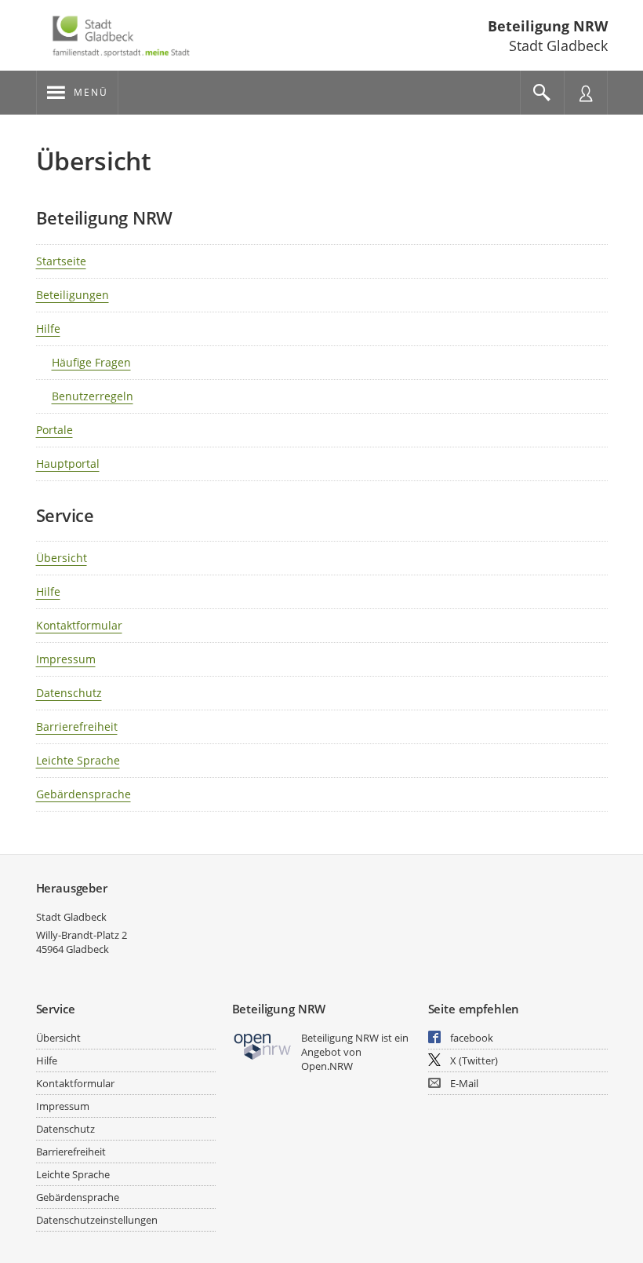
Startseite (61, 261)
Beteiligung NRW (548, 25)
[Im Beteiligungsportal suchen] (542, 93)
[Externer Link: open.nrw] (263, 1045)
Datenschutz (69, 692)
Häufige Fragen (91, 362)
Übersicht (61, 557)
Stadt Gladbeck (71, 917)
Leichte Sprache (78, 760)
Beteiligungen (72, 294)
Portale (54, 429)
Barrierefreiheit (77, 726)
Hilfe (48, 328)
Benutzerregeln (92, 396)
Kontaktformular (79, 625)
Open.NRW (327, 1066)
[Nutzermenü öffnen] (586, 93)
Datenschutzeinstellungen (97, 1220)
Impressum (66, 659)
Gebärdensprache (83, 794)
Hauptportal (68, 463)
